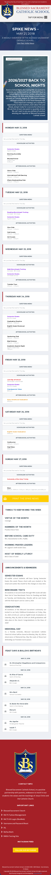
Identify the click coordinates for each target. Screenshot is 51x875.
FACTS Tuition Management (15, 815)
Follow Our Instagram (25, 850)
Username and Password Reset (16, 823)
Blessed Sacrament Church (14, 811)
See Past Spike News (25, 43)
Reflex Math (8, 832)
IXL (5, 828)
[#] (25, 764)
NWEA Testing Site (11, 836)
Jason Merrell (37, 873)
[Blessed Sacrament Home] (25, 10)
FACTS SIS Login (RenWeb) (14, 819)
